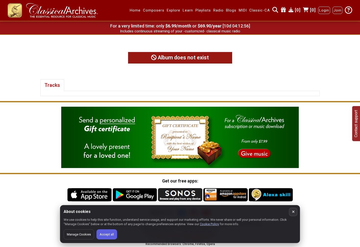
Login (324, 10)
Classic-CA (259, 10)
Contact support (356, 123)
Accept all (107, 234)
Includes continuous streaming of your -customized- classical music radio (180, 31)
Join (337, 10)
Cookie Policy (209, 224)
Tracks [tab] (52, 85)
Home (135, 10)
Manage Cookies (79, 234)
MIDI (243, 10)
